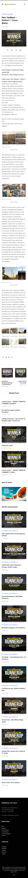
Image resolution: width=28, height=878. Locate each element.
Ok (14, 874)
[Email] (20, 50)
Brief (3, 826)
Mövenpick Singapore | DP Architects (13, 628)
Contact (4, 835)
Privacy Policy (5, 832)
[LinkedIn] (9, 357)
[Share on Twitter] (12, 50)
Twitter (3, 854)
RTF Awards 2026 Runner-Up (10, 530)
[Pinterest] (16, 50)
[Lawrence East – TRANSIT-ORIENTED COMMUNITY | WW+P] (14, 459)
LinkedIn (4, 850)
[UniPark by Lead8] (14, 434)
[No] (26, 871)
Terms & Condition (6, 833)
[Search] (24, 4)
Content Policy (5, 830)
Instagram (4, 848)
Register (4, 828)
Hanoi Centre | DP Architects (11, 782)
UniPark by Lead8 (7, 445)
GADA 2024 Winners (7, 14)
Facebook (4, 846)
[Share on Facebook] (7, 50)
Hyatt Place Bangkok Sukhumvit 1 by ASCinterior (7, 383)
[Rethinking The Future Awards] (10, 4)
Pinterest (4, 852)
